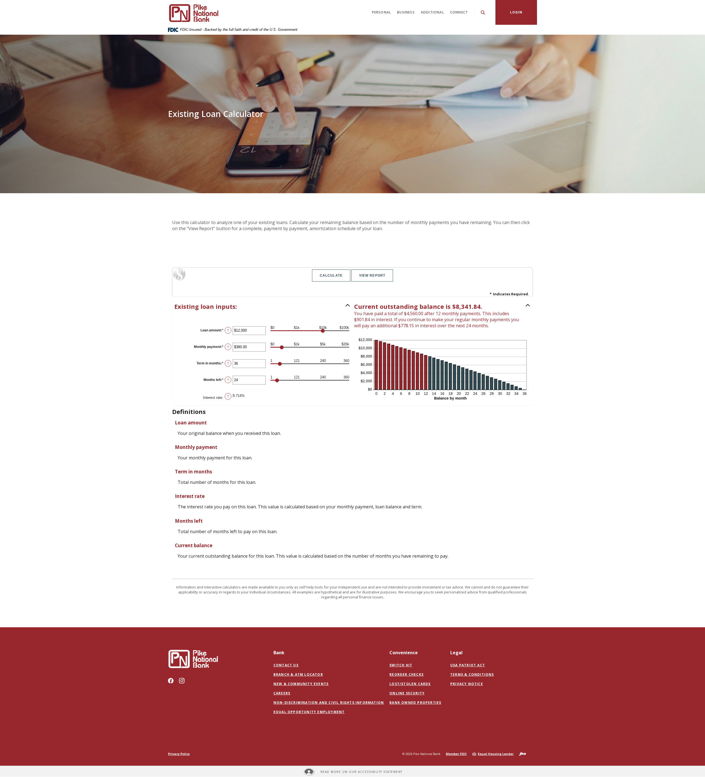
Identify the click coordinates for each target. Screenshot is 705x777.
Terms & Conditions (472, 674)
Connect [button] (459, 12)
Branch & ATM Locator (298, 674)
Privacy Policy (179, 754)
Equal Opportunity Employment (309, 712)
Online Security (407, 693)
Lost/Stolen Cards (409, 683)
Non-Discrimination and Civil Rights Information (328, 702)
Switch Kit (400, 665)
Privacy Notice (466, 683)
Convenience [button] (403, 653)
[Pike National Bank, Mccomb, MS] (193, 12)
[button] (262, 306)
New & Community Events (301, 683)
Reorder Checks (406, 674)
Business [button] (406, 12)
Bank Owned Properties (415, 702)
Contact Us (286, 665)
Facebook (170, 680)
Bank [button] (278, 653)
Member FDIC (456, 754)
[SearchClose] (483, 12)
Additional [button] (432, 12)
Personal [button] (381, 12)
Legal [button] (456, 653)
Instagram (182, 680)
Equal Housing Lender (496, 754)
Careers (281, 693)
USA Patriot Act (467, 665)
